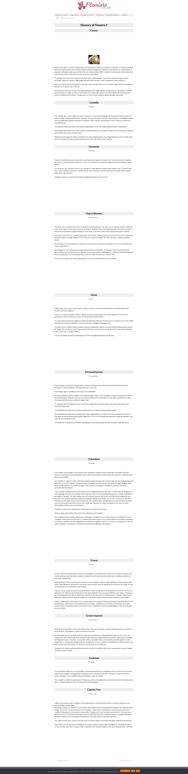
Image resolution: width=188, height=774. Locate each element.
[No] (186, 771)
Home (57, 18)
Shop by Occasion (61, 15)
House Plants (74, 15)
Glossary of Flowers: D (125, 760)
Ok (138, 770)
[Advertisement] (94, 44)
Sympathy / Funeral (112, 15)
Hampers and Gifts (87, 15)
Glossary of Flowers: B (63, 760)
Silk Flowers (100, 15)
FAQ (62, 18)
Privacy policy (125, 770)
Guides (124, 15)
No (133, 770)
